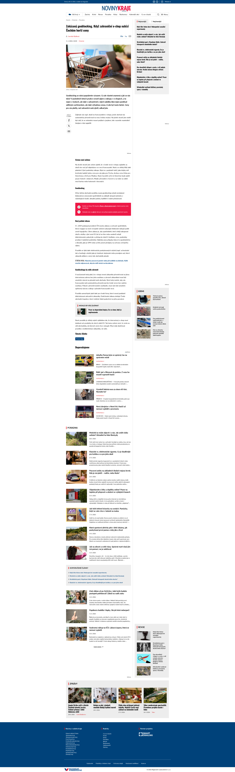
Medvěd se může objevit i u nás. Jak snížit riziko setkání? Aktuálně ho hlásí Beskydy (97, 576)
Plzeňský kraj (70, 750)
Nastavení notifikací (132, 763)
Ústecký (74, 20)
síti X (94, 212)
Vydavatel (90, 763)
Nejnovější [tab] (142, 21)
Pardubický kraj (71, 748)
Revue (100, 14)
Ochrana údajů (118, 763)
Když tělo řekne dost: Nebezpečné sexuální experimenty (88, 572)
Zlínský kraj (69, 754)
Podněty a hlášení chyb (103, 763)
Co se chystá (146, 14)
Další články (97, 647)
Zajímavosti (107, 745)
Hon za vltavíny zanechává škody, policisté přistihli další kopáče (158, 332)
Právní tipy (79, 339)
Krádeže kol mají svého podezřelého (159, 308)
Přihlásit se (168, 1)
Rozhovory (123, 14)
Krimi (94, 14)
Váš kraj (75, 14)
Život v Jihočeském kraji (108, 206)
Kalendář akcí (134, 14)
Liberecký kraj (70, 743)
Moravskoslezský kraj (72, 745)
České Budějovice (81, 714)
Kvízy (115, 14)
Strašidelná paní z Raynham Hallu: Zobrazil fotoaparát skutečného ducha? (93, 579)
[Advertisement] (103, 139)
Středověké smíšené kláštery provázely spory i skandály (150, 88)
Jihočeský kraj (70, 735)
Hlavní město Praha (72, 733)
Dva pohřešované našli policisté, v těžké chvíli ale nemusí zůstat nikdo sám (159, 322)
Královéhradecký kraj (72, 741)
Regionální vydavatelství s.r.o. (161, 769)
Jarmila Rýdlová (73, 36)
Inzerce (143, 763)
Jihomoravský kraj (71, 737)
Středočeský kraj (71, 752)
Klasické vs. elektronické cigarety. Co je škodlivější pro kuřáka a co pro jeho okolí (96, 582)
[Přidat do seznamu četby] (130, 36)
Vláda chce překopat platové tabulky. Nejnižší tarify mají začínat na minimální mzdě (129, 707)
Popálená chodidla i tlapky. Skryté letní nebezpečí (109, 610)
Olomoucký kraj (71, 747)
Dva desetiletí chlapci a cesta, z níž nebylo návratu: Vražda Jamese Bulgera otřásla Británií (151, 69)
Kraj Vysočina (70, 739)
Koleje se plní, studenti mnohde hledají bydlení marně (104, 706)
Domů (68, 20)
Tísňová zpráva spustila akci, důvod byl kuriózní (159, 297)
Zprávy (87, 14)
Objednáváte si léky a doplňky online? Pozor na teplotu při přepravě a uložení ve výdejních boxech (152, 79)
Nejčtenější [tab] (156, 21)
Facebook (154, 2)
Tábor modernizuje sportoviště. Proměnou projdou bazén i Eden (155, 707)
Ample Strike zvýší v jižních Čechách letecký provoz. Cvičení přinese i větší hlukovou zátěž (78, 708)
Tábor (153, 712)
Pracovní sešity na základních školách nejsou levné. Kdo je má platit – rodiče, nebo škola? (150, 59)
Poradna (108, 14)
